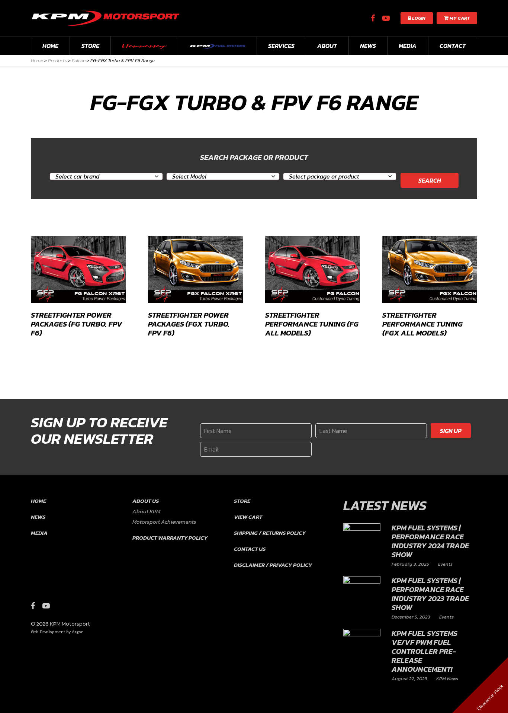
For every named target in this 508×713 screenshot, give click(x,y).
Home (50, 45)
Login (418, 18)
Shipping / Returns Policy (270, 533)
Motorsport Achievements (164, 521)
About (327, 45)
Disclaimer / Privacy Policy (273, 565)
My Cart (459, 18)
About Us (145, 501)
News (368, 45)
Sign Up (451, 430)
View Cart (248, 517)
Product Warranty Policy (170, 537)
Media (408, 45)
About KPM (146, 511)
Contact (453, 45)
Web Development (48, 632)
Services (281, 45)
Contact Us (250, 549)
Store (90, 45)
